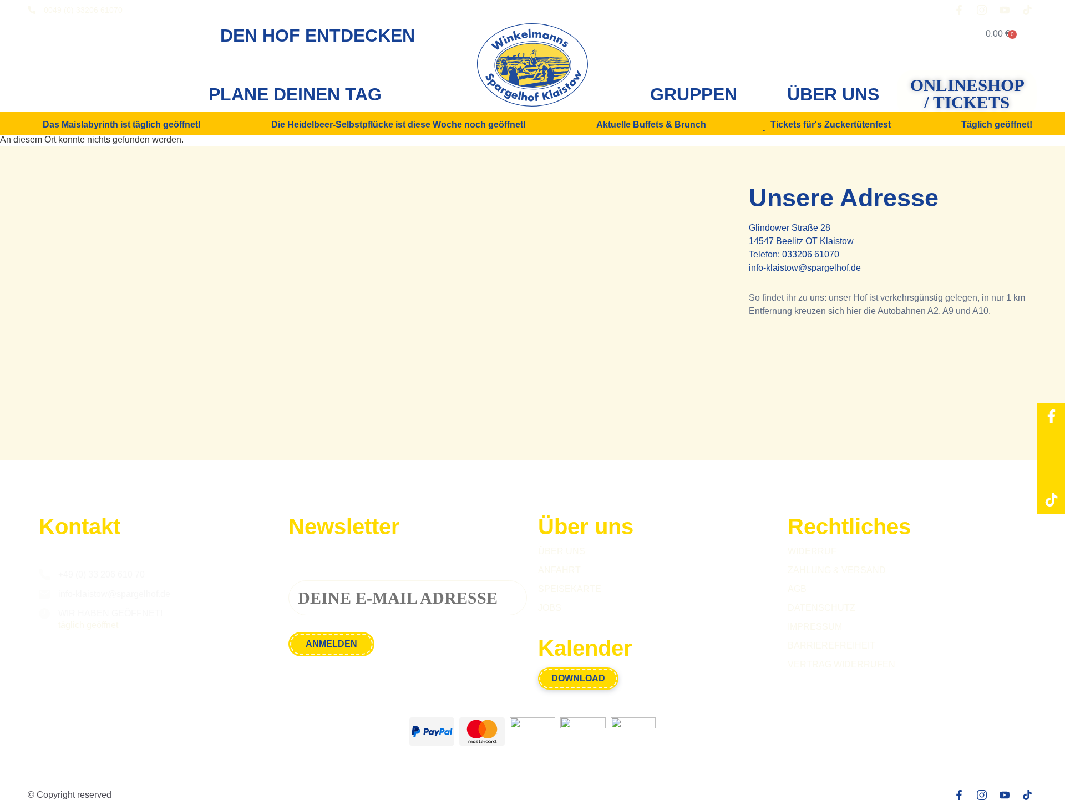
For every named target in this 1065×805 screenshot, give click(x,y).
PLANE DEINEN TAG (295, 94)
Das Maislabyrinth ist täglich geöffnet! (122, 124)
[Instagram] (1051, 444)
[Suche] (938, 34)
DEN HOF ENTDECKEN (317, 35)
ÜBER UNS (833, 94)
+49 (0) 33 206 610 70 (101, 574)
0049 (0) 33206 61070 (83, 10)
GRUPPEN (693, 94)
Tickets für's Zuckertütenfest (830, 124)
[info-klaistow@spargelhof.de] (44, 594)
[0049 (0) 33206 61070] (32, 10)
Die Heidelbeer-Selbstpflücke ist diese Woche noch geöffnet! (398, 124)
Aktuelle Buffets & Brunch (651, 124)
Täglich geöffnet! (996, 124)
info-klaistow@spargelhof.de (805, 267)
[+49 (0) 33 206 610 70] (44, 574)
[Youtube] (1051, 472)
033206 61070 (810, 254)
